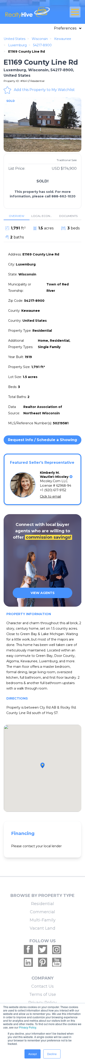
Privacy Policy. (28, 1027)
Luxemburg (17, 45)
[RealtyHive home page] (30, 12)
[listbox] (42, 124)
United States (14, 39)
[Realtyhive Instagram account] (56, 949)
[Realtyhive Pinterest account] (42, 962)
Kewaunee (62, 39)
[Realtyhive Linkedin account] (28, 962)
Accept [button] (32, 1054)
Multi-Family (43, 920)
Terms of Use (42, 994)
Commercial (42, 911)
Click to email (50, 496)
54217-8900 (42, 45)
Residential (42, 903)
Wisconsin (40, 39)
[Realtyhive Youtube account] (56, 962)
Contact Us (42, 986)
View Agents (43, 593)
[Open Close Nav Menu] (75, 12)
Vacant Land (42, 928)
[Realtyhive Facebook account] (28, 949)
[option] (42, 124)
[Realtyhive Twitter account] (42, 949)
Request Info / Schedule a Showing (42, 440)
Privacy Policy (42, 1002)
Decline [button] (52, 1054)
